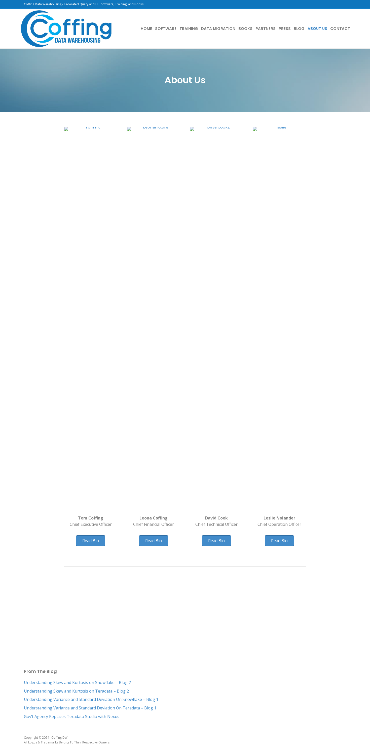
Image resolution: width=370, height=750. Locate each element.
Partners (265, 28)
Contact (340, 28)
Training (188, 28)
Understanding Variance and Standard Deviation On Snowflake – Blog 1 (91, 699)
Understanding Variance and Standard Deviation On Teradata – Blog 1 (90, 708)
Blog (299, 28)
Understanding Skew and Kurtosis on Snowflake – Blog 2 (77, 682)
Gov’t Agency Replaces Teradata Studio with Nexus (71, 716)
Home (146, 28)
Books (245, 28)
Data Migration (218, 28)
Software (165, 28)
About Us (317, 28)
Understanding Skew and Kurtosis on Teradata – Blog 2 (76, 691)
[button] (90, 540)
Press (285, 28)
